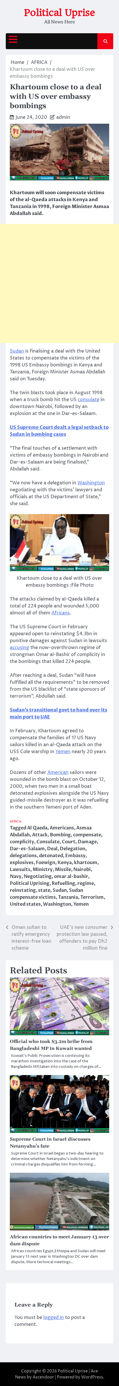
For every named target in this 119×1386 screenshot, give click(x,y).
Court (68, 842)
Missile (63, 869)
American (57, 772)
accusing (19, 647)
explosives (22, 862)
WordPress (92, 1377)
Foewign (45, 862)
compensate (87, 835)
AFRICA (15, 821)
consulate (88, 399)
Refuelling (63, 883)
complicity (22, 842)
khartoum (85, 862)
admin (63, 117)
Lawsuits (20, 869)
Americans (62, 828)
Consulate (48, 842)
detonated (51, 856)
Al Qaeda (37, 828)
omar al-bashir (71, 876)
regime (85, 883)
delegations (23, 856)
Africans (60, 613)
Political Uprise (59, 12)
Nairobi (82, 869)
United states (25, 904)
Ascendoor (43, 1377)
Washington (91, 483)
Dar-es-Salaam (27, 849)
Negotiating (38, 876)
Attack (40, 835)
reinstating (23, 890)
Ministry (43, 869)
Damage (87, 842)
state (44, 890)
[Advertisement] (59, 283)
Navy (15, 876)
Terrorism (92, 897)
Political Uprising (29, 883)
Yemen (62, 751)
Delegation (72, 849)
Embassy (75, 856)
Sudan (17, 351)
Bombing (60, 835)
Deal (52, 849)
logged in (53, 1317)
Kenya (64, 862)
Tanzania (68, 897)
